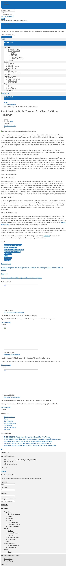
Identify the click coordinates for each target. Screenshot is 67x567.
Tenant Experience (14, 73)
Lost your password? (7, 16)
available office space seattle (13, 245)
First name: (4, 482)
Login (2, 18)
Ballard (13, 52)
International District (14, 524)
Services (7, 70)
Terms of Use (8, 559)
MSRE (6, 256)
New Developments (14, 49)
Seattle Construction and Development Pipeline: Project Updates (21, 278)
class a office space (10, 247)
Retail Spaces (12, 81)
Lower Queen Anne (17, 59)
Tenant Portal (8, 90)
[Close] (1, 8)
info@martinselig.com (10, 464)
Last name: (4, 488)
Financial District (17, 57)
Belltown (14, 54)
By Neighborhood (14, 51)
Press (10, 85)
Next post (4, 274)
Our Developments (10, 105)
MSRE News (12, 89)
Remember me (7, 14)
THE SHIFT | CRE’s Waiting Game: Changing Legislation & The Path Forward (27, 437)
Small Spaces (12, 82)
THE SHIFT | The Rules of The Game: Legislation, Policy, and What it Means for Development (32, 439)
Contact (7, 74)
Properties (7, 48)
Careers (3, 471)
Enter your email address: (8, 499)
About (6, 62)
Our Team (11, 65)
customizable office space (12, 252)
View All (10, 60)
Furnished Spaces (14, 79)
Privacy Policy (8, 561)
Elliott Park (14, 55)
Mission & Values (14, 67)
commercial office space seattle (14, 249)
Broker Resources (9, 543)
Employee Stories (9, 417)
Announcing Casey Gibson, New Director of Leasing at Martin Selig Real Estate (28, 441)
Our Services (12, 71)
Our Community (8, 421)
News (6, 84)
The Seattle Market (10, 427)
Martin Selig (8, 254)
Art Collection (12, 68)
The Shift (11, 87)
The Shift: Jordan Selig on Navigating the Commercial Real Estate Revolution (27, 443)
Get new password (6, 36)
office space (8, 258)
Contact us (4, 467)
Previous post (6, 264)
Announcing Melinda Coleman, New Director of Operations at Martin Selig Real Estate (30, 445)
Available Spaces (10, 76)
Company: (4, 493)
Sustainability (20, 312)
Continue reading (6, 322)
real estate (7, 260)
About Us (11, 63)
